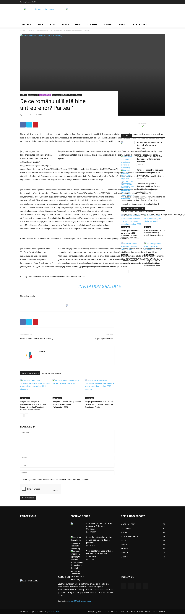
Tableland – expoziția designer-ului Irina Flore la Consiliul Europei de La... (148, 186)
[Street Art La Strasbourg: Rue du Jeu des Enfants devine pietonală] (127, 166)
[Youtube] (163, 2)
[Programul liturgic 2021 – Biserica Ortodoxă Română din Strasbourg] (154, 221)
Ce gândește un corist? (104, 338)
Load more (142, 198)
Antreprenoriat (42, 31)
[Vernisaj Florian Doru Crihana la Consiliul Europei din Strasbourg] (77, 565)
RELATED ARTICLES (30, 373)
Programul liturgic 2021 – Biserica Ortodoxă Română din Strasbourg (154, 232)
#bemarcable (53, 611)
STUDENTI (92, 24)
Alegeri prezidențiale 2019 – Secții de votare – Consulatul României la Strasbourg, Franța (99, 404)
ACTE (52, 24)
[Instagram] (154, 2)
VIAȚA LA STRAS (139, 24)
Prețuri (121, 24)
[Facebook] (149, 2)
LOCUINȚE (26, 24)
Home (22, 31)
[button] (161, 24)
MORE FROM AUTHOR (51, 373)
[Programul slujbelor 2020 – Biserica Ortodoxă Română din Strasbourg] (131, 249)
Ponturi (107, 24)
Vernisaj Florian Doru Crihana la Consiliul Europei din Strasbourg (150, 172)
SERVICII (65, 24)
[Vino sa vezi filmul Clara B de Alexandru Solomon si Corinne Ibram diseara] (127, 146)
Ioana (25, 115)
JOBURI (41, 24)
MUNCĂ (31, 31)
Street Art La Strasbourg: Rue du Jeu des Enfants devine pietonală (149, 159)
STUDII (78, 24)
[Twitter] (158, 2)
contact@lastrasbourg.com (80, 601)
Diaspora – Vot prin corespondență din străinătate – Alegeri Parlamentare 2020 (67, 404)
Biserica (148, 227)
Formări (71, 95)
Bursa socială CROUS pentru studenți (36, 338)
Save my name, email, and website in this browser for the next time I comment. (57, 479)
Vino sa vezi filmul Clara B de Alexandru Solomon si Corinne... (149, 145)
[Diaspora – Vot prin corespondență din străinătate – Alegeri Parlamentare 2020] (67, 389)
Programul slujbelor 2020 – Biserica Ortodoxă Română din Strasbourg (131, 260)
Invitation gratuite (99, 286)
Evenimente (56, 95)
